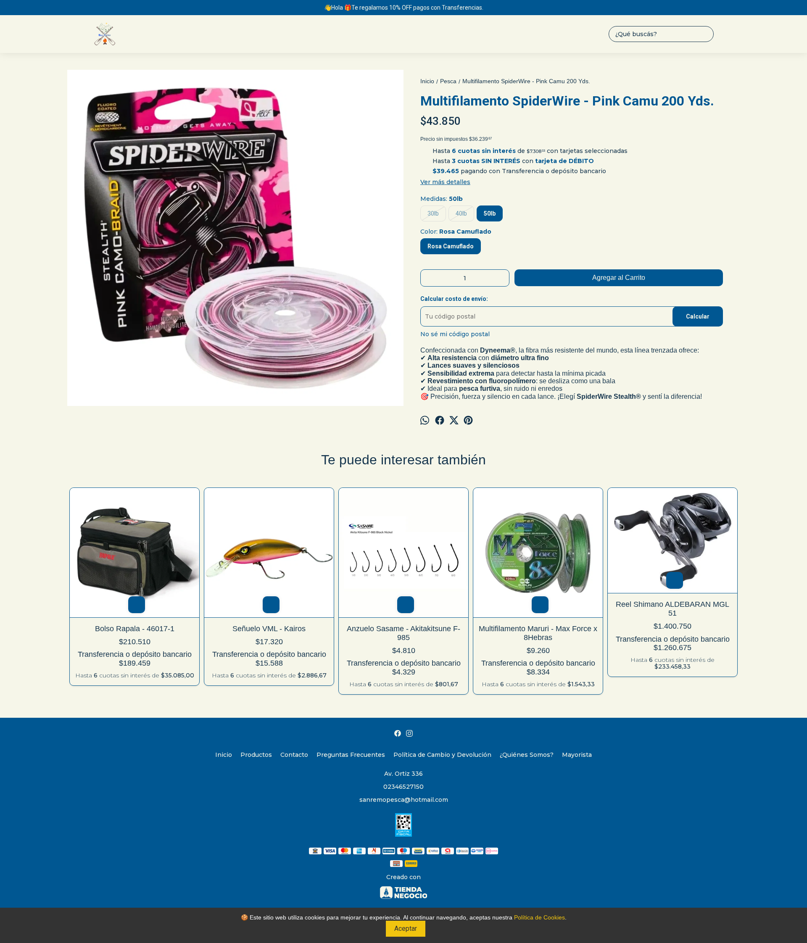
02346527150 (403, 786)
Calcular (697, 316)
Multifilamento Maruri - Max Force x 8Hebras (538, 633)
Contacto (294, 755)
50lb (490, 213)
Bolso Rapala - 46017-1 (134, 628)
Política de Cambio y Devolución (442, 755)
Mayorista (577, 755)
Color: (455, 231)
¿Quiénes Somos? (527, 755)
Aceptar (405, 928)
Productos (256, 755)
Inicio (223, 755)
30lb (433, 213)
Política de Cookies (539, 917)
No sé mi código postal (455, 334)
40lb (461, 213)
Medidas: (441, 198)
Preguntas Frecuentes (350, 755)
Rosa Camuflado (450, 246)
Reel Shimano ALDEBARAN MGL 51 (672, 608)
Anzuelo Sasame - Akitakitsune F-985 (403, 633)
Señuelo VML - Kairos (269, 628)
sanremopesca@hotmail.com (403, 799)
